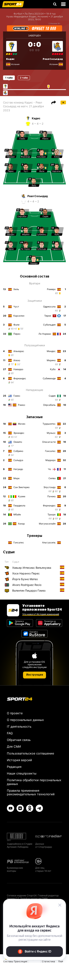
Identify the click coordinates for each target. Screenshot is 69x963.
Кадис (10, 59)
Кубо (53, 369)
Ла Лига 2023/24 (34, 13)
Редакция (14, 767)
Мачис (21, 423)
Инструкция (34, 675)
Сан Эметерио (21, 487)
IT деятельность (19, 726)
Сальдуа (18, 460)
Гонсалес (50, 451)
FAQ (10, 733)
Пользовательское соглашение (30, 753)
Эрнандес (18, 432)
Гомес (16, 395)
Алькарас (18, 351)
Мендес (51, 351)
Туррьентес (49, 423)
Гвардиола (19, 505)
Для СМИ (14, 746)
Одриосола (49, 306)
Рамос (21, 404)
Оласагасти (49, 441)
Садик (52, 395)
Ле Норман (45, 333)
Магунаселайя (47, 523)
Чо (49, 469)
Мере (16, 478)
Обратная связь (19, 740)
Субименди (49, 378)
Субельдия (49, 324)
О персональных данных (25, 720)
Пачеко (51, 496)
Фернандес (19, 378)
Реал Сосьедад (53, 59)
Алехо (16, 360)
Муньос (51, 432)
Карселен (18, 315)
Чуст (16, 306)
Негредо (18, 469)
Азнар (21, 523)
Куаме (21, 496)
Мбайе (17, 514)
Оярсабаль (49, 404)
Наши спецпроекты (21, 773)
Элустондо (50, 487)
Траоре (52, 514)
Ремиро (51, 289)
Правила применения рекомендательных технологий (31, 792)
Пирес (17, 333)
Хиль (16, 289)
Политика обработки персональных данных (34, 782)
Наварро (18, 369)
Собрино (18, 451)
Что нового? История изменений (40, 614)
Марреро (50, 460)
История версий (19, 760)
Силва (52, 478)
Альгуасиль (49, 542)
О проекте (15, 713)
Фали (16, 324)
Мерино (51, 360)
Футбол (18, 13)
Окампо (17, 441)
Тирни (47, 315)
